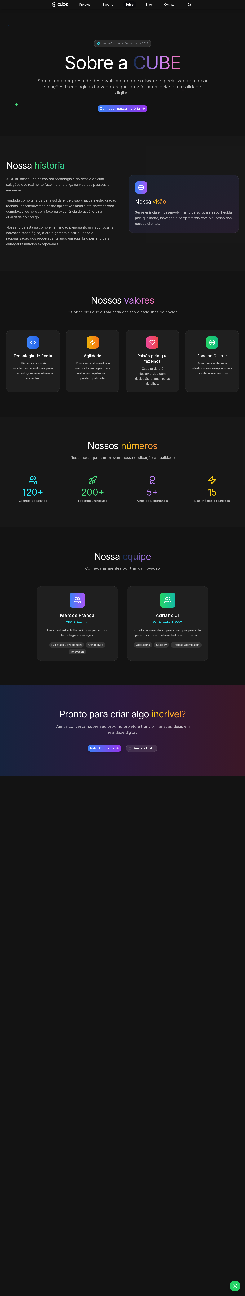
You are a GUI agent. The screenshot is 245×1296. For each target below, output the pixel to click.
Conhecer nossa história (120, 109)
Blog (149, 4)
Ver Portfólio (144, 748)
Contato (169, 4)
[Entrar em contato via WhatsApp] (235, 1286)
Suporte (108, 4)
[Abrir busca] (189, 4)
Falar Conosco (102, 748)
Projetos (85, 4)
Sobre (130, 4)
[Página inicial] (60, 4)
